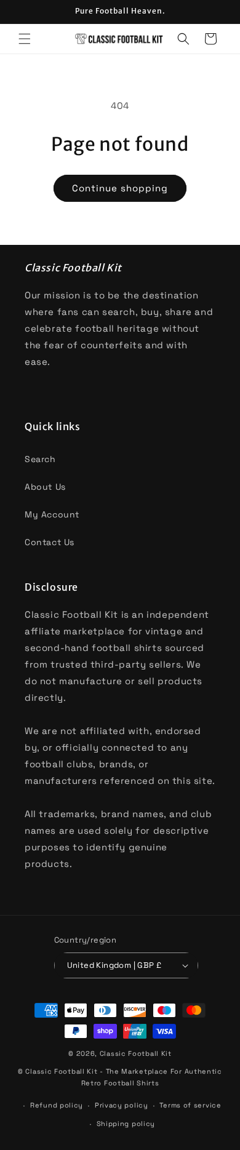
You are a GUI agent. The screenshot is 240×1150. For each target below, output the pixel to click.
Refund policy (56, 1105)
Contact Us (49, 542)
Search (40, 459)
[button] (24, 38)
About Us (45, 486)
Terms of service (190, 1105)
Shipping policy (126, 1123)
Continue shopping (120, 188)
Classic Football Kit (136, 1053)
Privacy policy (121, 1105)
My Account (52, 514)
